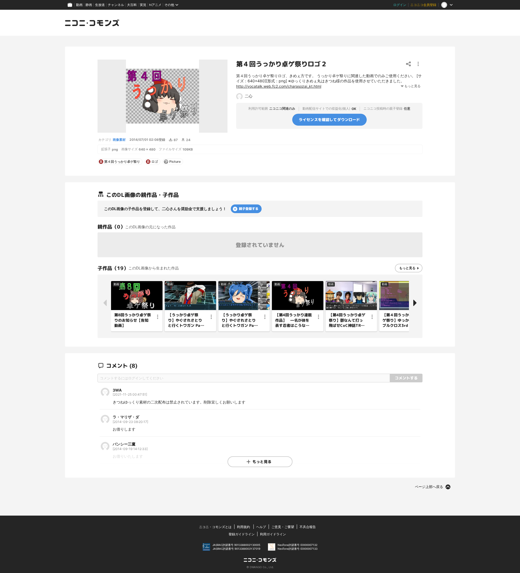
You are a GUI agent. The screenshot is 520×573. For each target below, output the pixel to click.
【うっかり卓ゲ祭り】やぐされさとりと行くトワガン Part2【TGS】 (240, 320)
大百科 (132, 5)
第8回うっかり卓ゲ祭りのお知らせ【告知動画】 (132, 320)
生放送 (100, 5)
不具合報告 (308, 527)
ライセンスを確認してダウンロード (329, 119)
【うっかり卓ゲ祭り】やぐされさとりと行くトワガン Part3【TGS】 (186, 320)
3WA (117, 390)
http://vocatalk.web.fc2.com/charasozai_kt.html (278, 86)
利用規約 (243, 527)
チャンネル (116, 5)
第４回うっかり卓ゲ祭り (122, 161)
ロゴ (154, 161)
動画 (79, 5)
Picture (175, 161)
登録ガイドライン (242, 534)
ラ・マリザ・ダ (126, 417)
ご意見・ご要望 (282, 527)
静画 (89, 5)
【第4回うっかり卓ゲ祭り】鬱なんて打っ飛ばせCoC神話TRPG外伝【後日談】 (347, 320)
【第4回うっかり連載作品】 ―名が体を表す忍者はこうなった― (293, 320)
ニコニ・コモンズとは (215, 527)
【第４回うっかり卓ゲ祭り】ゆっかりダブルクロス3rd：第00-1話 (400, 320)
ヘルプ (261, 527)
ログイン (399, 5)
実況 (143, 5)
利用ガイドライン (273, 534)
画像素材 (119, 140)
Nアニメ (155, 5)
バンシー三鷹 (124, 444)
